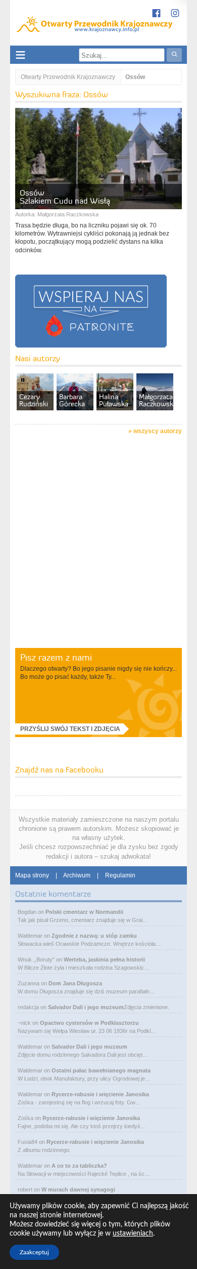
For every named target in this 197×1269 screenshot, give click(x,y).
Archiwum (76, 875)
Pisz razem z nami (56, 657)
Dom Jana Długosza (75, 983)
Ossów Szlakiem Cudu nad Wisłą (65, 196)
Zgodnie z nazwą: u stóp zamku (94, 936)
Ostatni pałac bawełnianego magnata (101, 1070)
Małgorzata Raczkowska (67, 214)
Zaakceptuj (34, 1252)
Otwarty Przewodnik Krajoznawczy (68, 77)
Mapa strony (32, 875)
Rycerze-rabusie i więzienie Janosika (100, 1094)
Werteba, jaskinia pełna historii (104, 959)
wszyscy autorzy (157, 431)
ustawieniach (133, 1233)
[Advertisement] (98, 543)
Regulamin (120, 875)
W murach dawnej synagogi (78, 1189)
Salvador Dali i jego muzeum (86, 1007)
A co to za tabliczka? (79, 1166)
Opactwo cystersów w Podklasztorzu (89, 1023)
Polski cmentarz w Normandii (84, 912)
